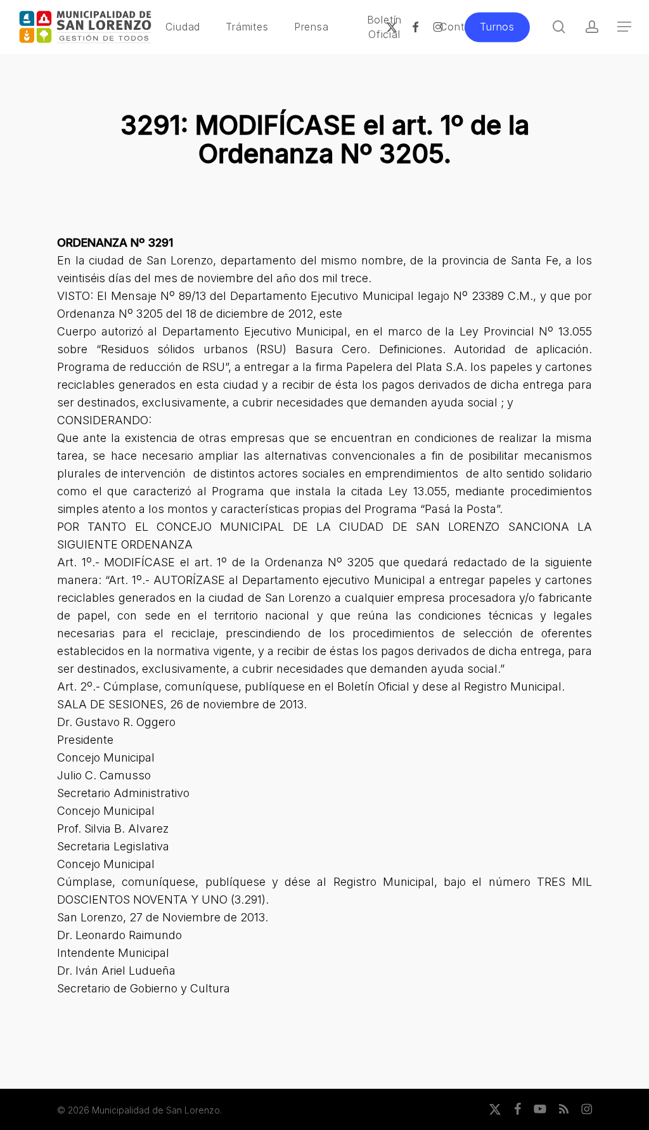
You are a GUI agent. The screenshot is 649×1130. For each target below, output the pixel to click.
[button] (624, 27)
